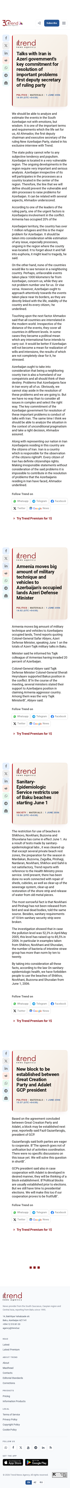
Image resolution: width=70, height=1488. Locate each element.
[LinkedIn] (43, 1448)
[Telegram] (36, 1448)
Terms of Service (11, 1414)
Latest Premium (11, 1349)
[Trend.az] (13, 23)
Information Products (14, 1401)
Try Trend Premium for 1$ (34, 518)
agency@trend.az (11, 1328)
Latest (6, 1344)
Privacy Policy (10, 1419)
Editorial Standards (13, 1378)
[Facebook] (13, 1448)
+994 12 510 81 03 (11, 1324)
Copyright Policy (11, 1424)
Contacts (7, 1373)
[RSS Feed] (51, 1448)
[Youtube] (28, 1448)
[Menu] (63, 23)
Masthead (8, 1368)
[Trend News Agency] (12, 1296)
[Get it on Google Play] (36, 1462)
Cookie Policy (10, 1429)
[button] (6, 38)
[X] (21, 1448)
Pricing (6, 1396)
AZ (35, 1482)
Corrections (9, 1383)
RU (41, 1482)
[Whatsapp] (6, 1448)
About (6, 1362)
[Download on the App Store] (13, 1462)
